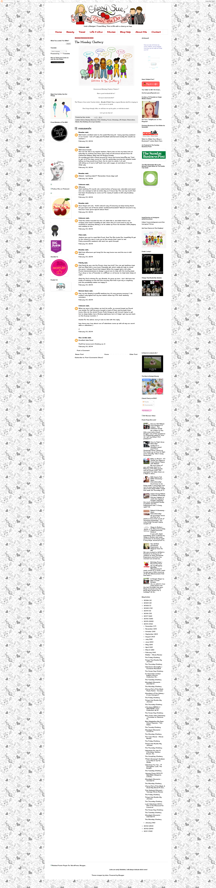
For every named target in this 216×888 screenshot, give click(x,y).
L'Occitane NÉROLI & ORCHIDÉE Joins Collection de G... (152, 708)
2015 (146, 621)
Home (58, 32)
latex (107, 875)
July (147, 639)
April (147, 647)
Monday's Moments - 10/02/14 (153, 780)
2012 (146, 828)
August (148, 637)
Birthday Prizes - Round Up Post (156, 563)
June (147, 642)
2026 (146, 600)
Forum (109, 119)
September (149, 634)
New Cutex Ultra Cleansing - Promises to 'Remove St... (155, 717)
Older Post (133, 354)
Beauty (70, 32)
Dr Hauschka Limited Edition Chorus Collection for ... (152, 675)
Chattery (104, 119)
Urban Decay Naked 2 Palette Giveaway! (157, 494)
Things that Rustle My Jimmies (153, 701)
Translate (66, 53)
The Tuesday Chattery (153, 679)
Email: (149, 60)
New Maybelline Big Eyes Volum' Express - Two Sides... (154, 723)
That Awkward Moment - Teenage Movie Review (154, 791)
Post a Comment (83, 350)
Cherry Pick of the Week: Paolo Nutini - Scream (154, 689)
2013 (146, 826)
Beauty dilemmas (91, 119)
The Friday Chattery (152, 657)
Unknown (82, 147)
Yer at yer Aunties (94, 121)
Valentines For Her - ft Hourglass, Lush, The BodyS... (153, 766)
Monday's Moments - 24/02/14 (153, 683)
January (148, 823)
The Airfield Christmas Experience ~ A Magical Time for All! (156, 547)
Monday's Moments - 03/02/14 (153, 816)
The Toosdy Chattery (153, 727)
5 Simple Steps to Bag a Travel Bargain (157, 580)
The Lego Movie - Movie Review (154, 737)
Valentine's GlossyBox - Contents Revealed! (154, 667)
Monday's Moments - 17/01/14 (153, 730)
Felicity (81, 263)
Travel (82, 32)
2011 (146, 831)
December (149, 626)
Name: (149, 56)
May (147, 644)
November (149, 629)
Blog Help (125, 32)
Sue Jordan (83, 337)
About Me (141, 32)
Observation (131, 119)
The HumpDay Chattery (154, 756)
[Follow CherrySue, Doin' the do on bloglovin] (147, 411)
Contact (156, 32)
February (148, 652)
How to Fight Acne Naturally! (157, 442)
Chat (98, 119)
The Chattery (84, 121)
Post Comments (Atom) (94, 357)
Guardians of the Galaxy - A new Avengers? (155, 694)
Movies (111, 32)
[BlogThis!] (96, 117)
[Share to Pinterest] (101, 117)
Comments (148, 405)
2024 (146, 603)
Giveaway (115, 119)
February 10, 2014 (86, 141)
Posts (146, 402)
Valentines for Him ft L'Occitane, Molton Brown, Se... (153, 752)
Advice (82, 119)
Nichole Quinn (84, 291)
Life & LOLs (96, 32)
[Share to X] (98, 117)
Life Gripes (122, 119)
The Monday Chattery (153, 686)
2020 (147, 608)
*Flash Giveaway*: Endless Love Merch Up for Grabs (155, 760)
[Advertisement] (58, 151)
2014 (146, 624)
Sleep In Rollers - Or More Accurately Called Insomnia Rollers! (157, 529)
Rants (77, 121)
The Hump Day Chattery (154, 671)
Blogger (121, 875)
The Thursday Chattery (153, 664)
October (148, 631)
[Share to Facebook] (99, 117)
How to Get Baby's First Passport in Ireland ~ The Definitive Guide (157, 426)
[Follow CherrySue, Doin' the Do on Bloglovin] (57, 180)
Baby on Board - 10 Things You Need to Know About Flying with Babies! (157, 461)
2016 (146, 619)
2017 (146, 616)
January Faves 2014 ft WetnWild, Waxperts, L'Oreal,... (153, 774)
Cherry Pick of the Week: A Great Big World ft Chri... (155, 786)
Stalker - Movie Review (153, 655)
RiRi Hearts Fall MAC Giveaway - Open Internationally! (156, 479)
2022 (146, 605)
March (148, 650)
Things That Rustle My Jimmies (153, 660)
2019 (146, 611)
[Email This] (95, 117)
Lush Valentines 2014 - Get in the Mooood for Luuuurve (154, 805)
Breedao (82, 132)
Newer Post (79, 354)
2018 (146, 613)
